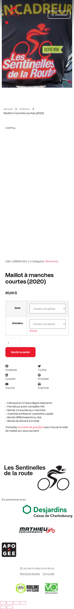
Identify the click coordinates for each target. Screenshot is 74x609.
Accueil (8, 109)
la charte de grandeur (31, 427)
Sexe (17, 307)
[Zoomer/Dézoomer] (3, 603)
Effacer (34, 330)
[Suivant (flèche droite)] (10, 607)
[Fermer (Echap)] (23, 603)
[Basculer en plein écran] (10, 603)
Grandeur (17, 323)
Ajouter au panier (20, 352)
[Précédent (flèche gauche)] (3, 607)
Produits (25, 109)
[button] (6, 22)
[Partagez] (16, 603)
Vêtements (51, 261)
